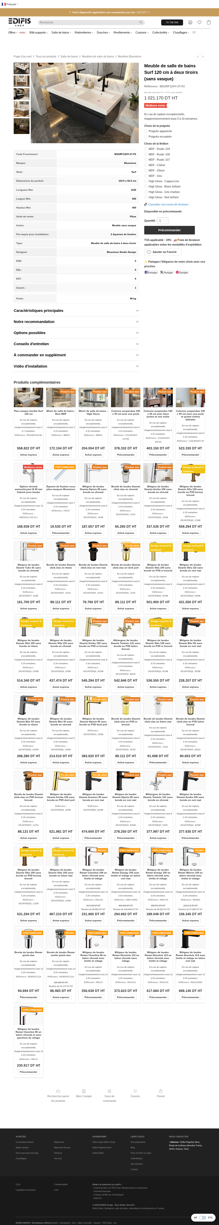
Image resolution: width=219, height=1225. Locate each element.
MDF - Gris (155, 175)
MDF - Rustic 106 (159, 154)
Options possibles (30, 333)
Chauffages (180, 32)
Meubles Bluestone (129, 56)
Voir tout (58, 1158)
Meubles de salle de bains (98, 56)
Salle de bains (60, 32)
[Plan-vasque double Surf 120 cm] (28, 397)
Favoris (135, 1096)
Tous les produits (46, 56)
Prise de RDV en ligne (141, 1153)
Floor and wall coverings (27, 1153)
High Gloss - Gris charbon (164, 192)
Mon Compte (84, 1096)
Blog (133, 1147)
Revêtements (122, 32)
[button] (19, 22)
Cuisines (141, 32)
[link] (144, 12)
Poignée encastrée (160, 136)
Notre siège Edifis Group (103, 1142)
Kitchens (58, 1153)
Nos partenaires (138, 1142)
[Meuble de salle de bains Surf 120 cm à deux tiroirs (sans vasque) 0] (21, 68)
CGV (56, 1190)
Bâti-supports (38, 32)
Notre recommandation (34, 322)
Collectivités (160, 32)
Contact (134, 1169)
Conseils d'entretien (31, 344)
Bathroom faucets (62, 1147)
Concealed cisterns (25, 1142)
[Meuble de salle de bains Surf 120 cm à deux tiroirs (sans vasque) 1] (21, 81)
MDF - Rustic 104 (159, 148)
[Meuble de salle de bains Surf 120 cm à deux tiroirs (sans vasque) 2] (21, 94)
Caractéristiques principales (38, 310)
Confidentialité (61, 1184)
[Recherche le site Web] (141, 22)
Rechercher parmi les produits (58, 1098)
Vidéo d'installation (30, 366)
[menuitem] (198, 56)
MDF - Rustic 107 (159, 159)
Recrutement (137, 1164)
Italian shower (22, 1147)
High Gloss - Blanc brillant (164, 186)
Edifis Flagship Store (102, 1147)
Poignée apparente (160, 131)
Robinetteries (83, 32)
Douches (102, 32)
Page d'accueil (23, 56)
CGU (18, 1184)
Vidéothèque (137, 1158)
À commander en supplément (40, 355)
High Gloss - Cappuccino (164, 181)
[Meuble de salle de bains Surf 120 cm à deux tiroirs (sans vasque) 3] (21, 109)
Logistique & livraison (26, 1190)
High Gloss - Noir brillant (163, 197)
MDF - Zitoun (157, 170)
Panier (161, 1096)
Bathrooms (59, 1142)
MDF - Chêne (157, 165)
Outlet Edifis (98, 1153)
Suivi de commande (109, 1098)
